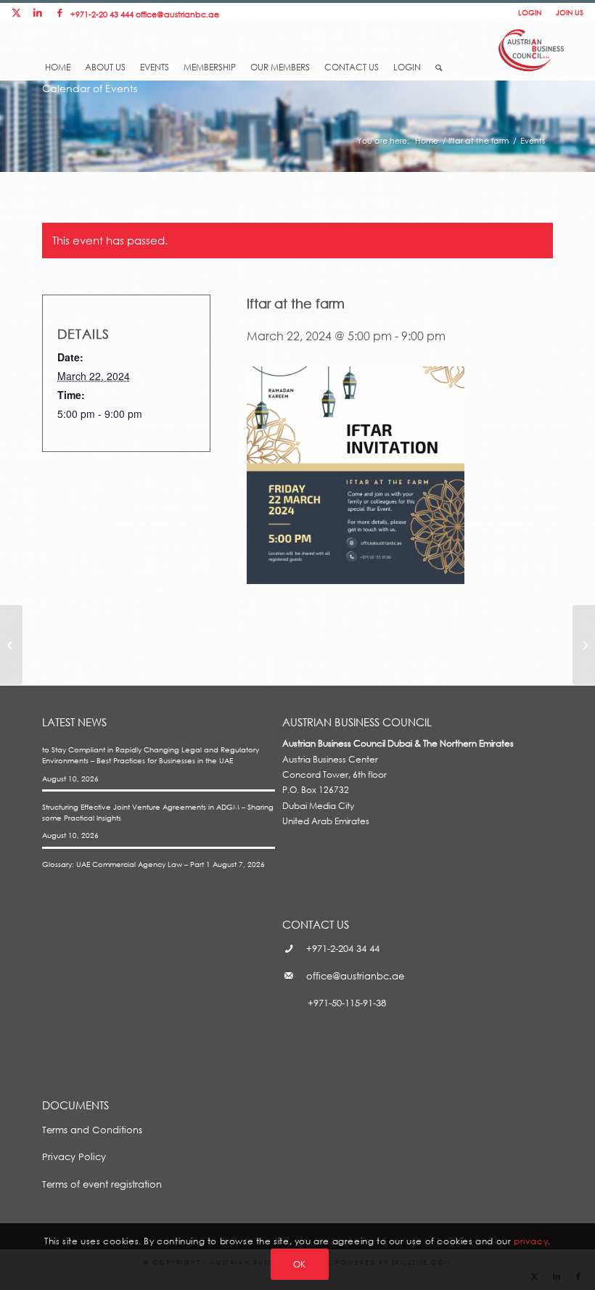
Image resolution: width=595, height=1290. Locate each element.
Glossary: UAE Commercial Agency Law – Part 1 (126, 864)
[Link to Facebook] (59, 13)
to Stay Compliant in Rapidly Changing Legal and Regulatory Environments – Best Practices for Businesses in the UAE (150, 755)
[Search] (438, 63)
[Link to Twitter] (16, 13)
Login (529, 12)
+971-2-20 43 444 (102, 14)
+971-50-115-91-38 (347, 1002)
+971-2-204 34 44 (342, 948)
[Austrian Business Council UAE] (531, 48)
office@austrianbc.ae (177, 14)
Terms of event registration (102, 1184)
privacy (531, 1241)
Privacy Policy (74, 1156)
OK (299, 1264)
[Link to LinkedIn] (38, 13)
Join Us (569, 12)
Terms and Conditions (92, 1129)
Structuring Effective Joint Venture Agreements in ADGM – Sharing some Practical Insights (158, 812)
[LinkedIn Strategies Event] (11, 645)
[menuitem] (58, 56)
